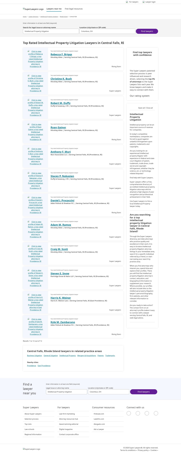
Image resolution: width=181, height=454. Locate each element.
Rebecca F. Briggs (61, 54)
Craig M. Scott (59, 249)
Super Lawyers (31, 407)
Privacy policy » (144, 450)
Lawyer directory (33, 17)
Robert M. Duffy (60, 103)
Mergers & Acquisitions (86, 355)
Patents (101, 355)
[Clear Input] (76, 31)
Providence (31, 366)
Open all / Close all (145, 108)
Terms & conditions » (128, 450)
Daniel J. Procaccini (62, 200)
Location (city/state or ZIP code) (92, 27)
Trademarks (110, 355)
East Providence (44, 366)
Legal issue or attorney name (57, 388)
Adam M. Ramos (61, 224)
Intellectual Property (67, 355)
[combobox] (51, 31)
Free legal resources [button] (74, 8)
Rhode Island (64, 17)
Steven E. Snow (60, 273)
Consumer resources (103, 407)
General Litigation (51, 355)
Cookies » (154, 450)
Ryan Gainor (58, 127)
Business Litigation (34, 355)
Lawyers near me (54, 8)
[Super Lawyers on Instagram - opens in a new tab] (138, 413)
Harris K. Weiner (61, 297)
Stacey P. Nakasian (62, 176)
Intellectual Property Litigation (49, 17)
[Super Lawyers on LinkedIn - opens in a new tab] (156, 413)
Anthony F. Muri (61, 151)
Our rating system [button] (140, 95)
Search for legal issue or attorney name (39, 27)
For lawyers (64, 407)
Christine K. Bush (61, 78)
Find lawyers (147, 31)
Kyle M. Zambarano (63, 322)
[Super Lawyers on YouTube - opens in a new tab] (147, 413)
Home (25, 17)
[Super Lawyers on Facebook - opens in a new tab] (129, 413)
